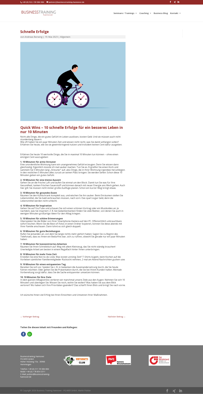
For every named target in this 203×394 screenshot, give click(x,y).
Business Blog (161, 13)
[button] (23, 334)
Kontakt (174, 13)
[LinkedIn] (178, 3)
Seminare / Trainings (124, 13)
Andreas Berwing (34, 36)
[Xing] (175, 3)
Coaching (144, 13)
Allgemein (65, 36)
